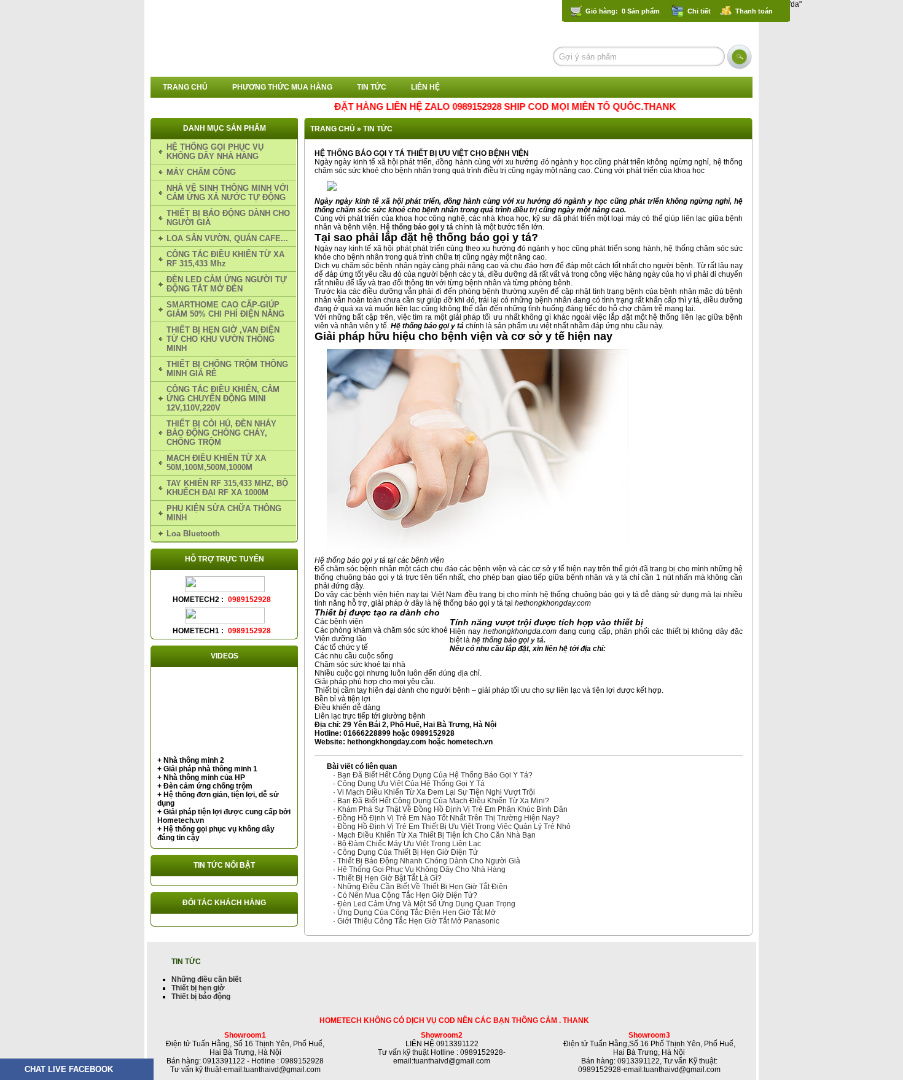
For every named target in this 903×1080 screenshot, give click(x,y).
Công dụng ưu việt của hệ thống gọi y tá (411, 783)
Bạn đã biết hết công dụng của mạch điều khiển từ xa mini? (443, 800)
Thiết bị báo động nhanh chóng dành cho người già (428, 861)
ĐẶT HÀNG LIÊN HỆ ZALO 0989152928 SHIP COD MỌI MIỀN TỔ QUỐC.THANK (486, 106)
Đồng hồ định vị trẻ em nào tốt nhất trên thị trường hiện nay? (448, 818)
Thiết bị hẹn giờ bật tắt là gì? (389, 878)
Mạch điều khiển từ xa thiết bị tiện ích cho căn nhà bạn (436, 835)
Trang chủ (185, 87)
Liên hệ (425, 87)
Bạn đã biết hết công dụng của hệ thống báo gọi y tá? (435, 775)
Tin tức (371, 87)
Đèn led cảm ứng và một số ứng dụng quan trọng (426, 904)
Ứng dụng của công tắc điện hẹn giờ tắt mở (416, 912)
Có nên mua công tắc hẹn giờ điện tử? (407, 895)
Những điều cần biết (206, 979)
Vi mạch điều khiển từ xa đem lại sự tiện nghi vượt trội (436, 792)
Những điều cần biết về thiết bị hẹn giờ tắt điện (422, 886)
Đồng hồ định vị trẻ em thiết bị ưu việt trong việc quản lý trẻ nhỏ (454, 826)
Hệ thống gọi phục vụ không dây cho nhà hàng (421, 869)
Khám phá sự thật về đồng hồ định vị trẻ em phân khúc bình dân (452, 809)
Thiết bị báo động (200, 996)
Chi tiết (699, 11)
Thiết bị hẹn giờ (198, 988)
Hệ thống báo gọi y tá (416, 227)
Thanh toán (754, 11)
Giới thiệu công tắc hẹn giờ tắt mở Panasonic (418, 921)
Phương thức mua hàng (282, 87)
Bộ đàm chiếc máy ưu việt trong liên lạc (409, 843)
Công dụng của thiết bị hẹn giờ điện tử (407, 852)
